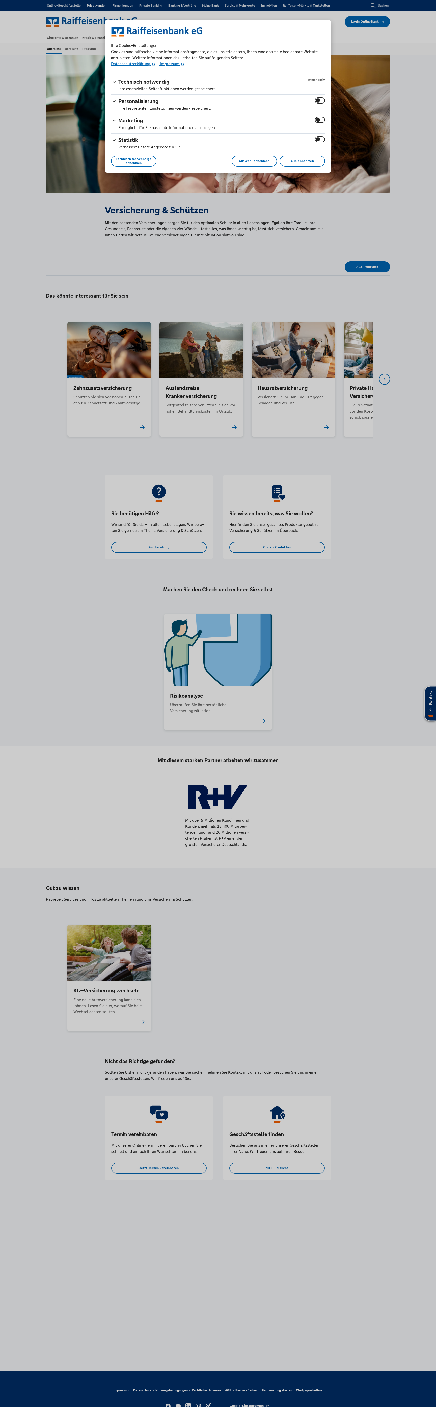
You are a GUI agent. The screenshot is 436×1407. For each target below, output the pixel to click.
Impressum (169, 63)
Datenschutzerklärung (131, 63)
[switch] (320, 100)
